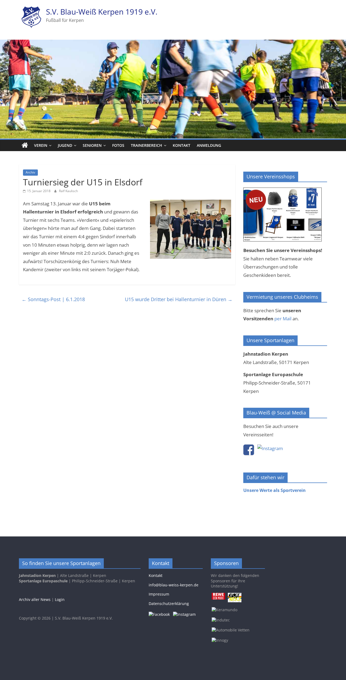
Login (60, 599)
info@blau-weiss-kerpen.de (173, 584)
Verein (40, 145)
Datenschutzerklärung (169, 603)
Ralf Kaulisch (68, 191)
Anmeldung (209, 145)
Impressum (159, 594)
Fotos (118, 145)
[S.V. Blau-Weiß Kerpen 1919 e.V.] (25, 145)
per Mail (282, 318)
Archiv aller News (35, 599)
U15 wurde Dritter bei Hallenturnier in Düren (178, 299)
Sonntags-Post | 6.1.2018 (53, 299)
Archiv (30, 172)
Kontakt (181, 145)
